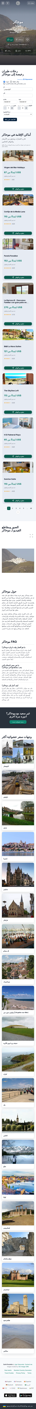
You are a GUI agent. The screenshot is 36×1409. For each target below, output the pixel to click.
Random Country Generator (23, 1370)
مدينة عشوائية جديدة (18, 722)
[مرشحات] (8, 3)
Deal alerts (8, 1370)
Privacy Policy (20, 1373)
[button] (31, 535)
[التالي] (18, 512)
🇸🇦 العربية (27, 1385)
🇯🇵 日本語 (12, 1388)
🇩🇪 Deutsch (9, 1385)
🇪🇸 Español (27, 1381)
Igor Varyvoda (19, 1364)
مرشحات (20, 39)
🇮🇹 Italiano (19, 1385)
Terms (29, 1373)
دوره (11, 39)
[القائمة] (3, 3)
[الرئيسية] (18, 3)
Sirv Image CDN (24, 1366)
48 (31, 508)
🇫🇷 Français (18, 1381)
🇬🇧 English (8, 1381)
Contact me (28, 1364)
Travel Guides (9, 1373)
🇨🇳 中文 (4, 1388)
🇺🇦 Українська (22, 1388)
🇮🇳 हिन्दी (31, 1388)
